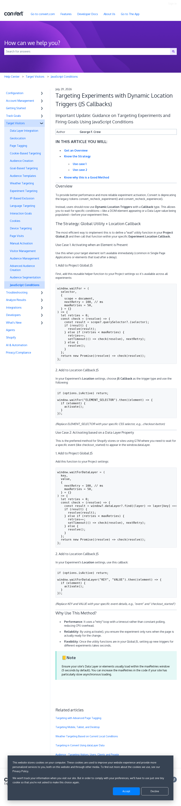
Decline (155, 791)
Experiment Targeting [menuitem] (23, 191)
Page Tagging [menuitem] (18, 145)
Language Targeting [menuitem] (22, 206)
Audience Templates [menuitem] (23, 176)
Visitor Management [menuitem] (23, 251)
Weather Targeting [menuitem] (22, 183)
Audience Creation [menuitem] (21, 161)
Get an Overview (75, 150)
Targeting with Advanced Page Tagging (78, 718)
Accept (126, 791)
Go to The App (130, 14)
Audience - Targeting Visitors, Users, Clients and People (87, 754)
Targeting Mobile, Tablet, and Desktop (78, 727)
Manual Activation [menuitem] (21, 243)
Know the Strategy (77, 156)
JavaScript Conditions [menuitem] (24, 285)
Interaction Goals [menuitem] (21, 213)
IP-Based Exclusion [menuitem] (22, 198)
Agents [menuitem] (10, 330)
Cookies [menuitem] (15, 221)
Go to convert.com (43, 14)
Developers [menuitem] (13, 315)
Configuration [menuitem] (14, 93)
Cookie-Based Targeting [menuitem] (25, 153)
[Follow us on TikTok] (174, 779)
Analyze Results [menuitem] (16, 300)
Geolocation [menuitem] (18, 138)
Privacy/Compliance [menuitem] (18, 352)
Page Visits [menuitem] (17, 236)
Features (66, 14)
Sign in (172, 3)
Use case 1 (79, 164)
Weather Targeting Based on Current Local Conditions (87, 736)
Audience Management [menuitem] (24, 258)
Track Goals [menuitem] (13, 115)
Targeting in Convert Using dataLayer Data (80, 745)
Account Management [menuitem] (20, 100)
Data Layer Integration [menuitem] (24, 130)
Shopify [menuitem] (11, 337)
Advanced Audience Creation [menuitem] (22, 268)
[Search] (173, 51)
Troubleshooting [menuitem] (16, 292)
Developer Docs (87, 14)
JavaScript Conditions (64, 76)
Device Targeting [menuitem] (21, 228)
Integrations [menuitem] (14, 307)
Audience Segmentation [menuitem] (25, 277)
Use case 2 (80, 170)
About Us (109, 14)
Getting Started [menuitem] (16, 108)
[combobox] (87, 51)
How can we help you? (32, 42)
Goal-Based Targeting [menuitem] (24, 168)
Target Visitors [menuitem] (15, 123)
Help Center (11, 76)
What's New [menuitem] (14, 322)
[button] (42, 93)
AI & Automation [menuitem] (16, 345)
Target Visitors (35, 76)
